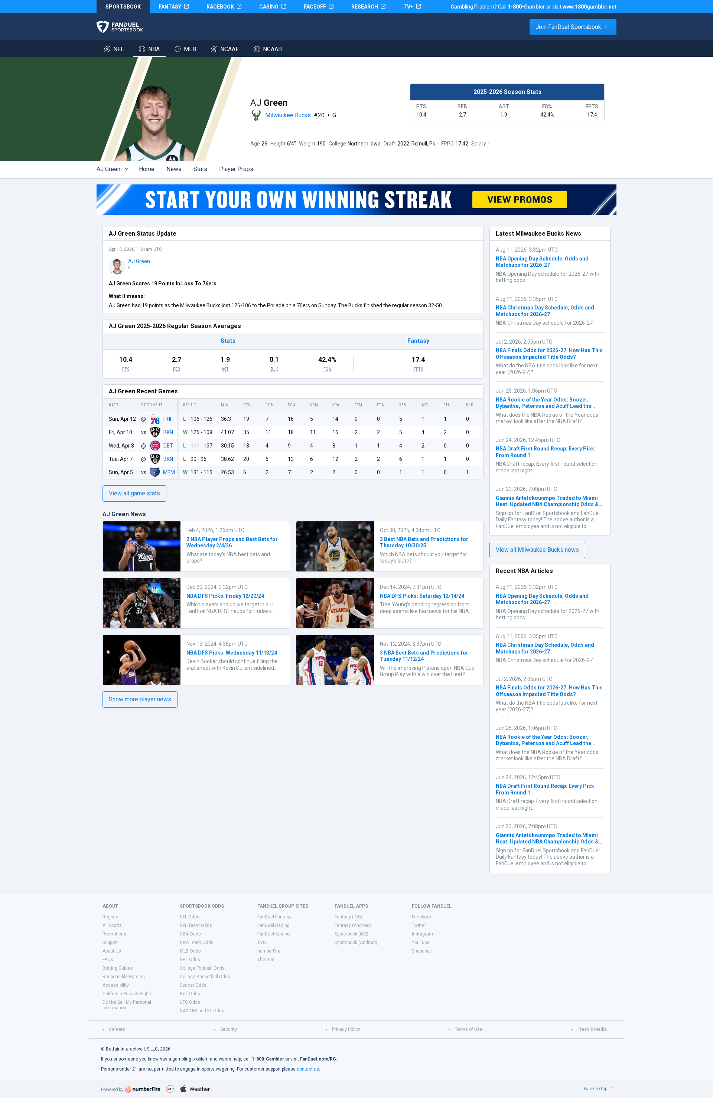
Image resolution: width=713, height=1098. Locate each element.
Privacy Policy (346, 1029)
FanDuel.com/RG (318, 1059)
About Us (111, 951)
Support (110, 942)
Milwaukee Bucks (288, 115)
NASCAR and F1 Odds (202, 1010)
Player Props (236, 169)
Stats (200, 169)
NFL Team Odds (196, 925)
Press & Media (592, 1029)
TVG (261, 942)
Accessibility (115, 985)
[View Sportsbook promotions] (356, 199)
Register (111, 917)
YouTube (420, 942)
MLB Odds (190, 951)
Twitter (419, 925)
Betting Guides (117, 968)
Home (146, 169)
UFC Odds (190, 1002)
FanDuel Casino (273, 934)
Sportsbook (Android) (356, 942)
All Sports (112, 925)
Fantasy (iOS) (348, 917)
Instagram (422, 934)
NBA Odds (190, 934)
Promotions (114, 934)
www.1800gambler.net (589, 7)
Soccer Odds (193, 985)
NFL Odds (189, 917)
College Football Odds (202, 968)
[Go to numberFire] (130, 1089)
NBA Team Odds (197, 942)
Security (228, 1029)
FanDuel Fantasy (274, 917)
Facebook (422, 917)
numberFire (268, 951)
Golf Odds (190, 993)
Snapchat (421, 951)
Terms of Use (468, 1029)
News (174, 169)
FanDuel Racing (273, 925)
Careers (117, 1029)
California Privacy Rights (127, 993)
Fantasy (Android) (353, 925)
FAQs (107, 959)
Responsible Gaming (123, 976)
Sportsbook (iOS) (351, 934)
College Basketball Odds (205, 976)
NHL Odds (190, 959)
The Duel (266, 959)
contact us (308, 1069)
